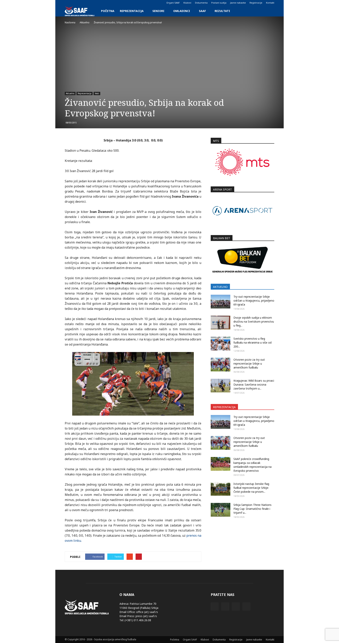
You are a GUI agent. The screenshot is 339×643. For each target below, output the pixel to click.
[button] (269, 11)
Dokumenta (201, 2)
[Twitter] (81, 2)
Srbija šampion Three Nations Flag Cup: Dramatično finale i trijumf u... (252, 508)
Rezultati (222, 11)
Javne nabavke (238, 2)
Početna (107, 11)
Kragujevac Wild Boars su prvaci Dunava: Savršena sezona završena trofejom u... (253, 384)
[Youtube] (87, 2)
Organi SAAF (173, 2)
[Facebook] (68, 2)
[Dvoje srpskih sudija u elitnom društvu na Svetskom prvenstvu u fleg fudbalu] (220, 322)
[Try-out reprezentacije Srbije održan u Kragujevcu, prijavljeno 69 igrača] (220, 301)
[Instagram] (74, 2)
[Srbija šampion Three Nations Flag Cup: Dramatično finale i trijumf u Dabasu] (220, 510)
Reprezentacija (132, 11)
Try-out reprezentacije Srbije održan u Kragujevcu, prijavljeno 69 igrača (253, 300)
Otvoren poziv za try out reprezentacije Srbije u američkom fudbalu (249, 363)
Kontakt (270, 2)
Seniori (158, 11)
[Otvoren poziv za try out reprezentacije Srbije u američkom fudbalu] (220, 364)
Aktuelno (70, 93)
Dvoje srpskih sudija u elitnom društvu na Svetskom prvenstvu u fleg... (253, 321)
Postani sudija (218, 2)
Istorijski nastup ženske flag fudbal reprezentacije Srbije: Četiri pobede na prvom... (251, 487)
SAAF (202, 11)
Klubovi (187, 2)
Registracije (256, 2)
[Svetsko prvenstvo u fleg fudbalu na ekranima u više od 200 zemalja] (220, 343)
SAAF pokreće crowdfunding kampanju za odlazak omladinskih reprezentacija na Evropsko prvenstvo (252, 464)
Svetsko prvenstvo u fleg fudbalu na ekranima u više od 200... (252, 342)
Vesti (97, 93)
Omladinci (181, 11)
